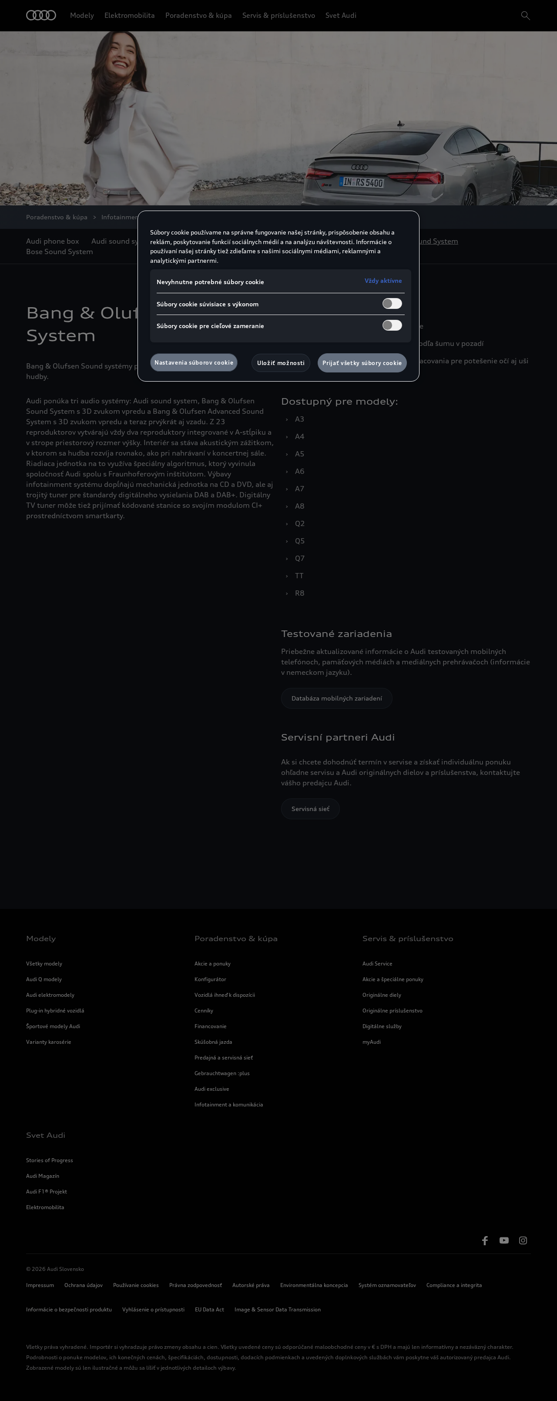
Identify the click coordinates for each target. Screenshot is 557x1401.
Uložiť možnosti (281, 362)
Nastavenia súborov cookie (193, 362)
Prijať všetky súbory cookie (362, 362)
